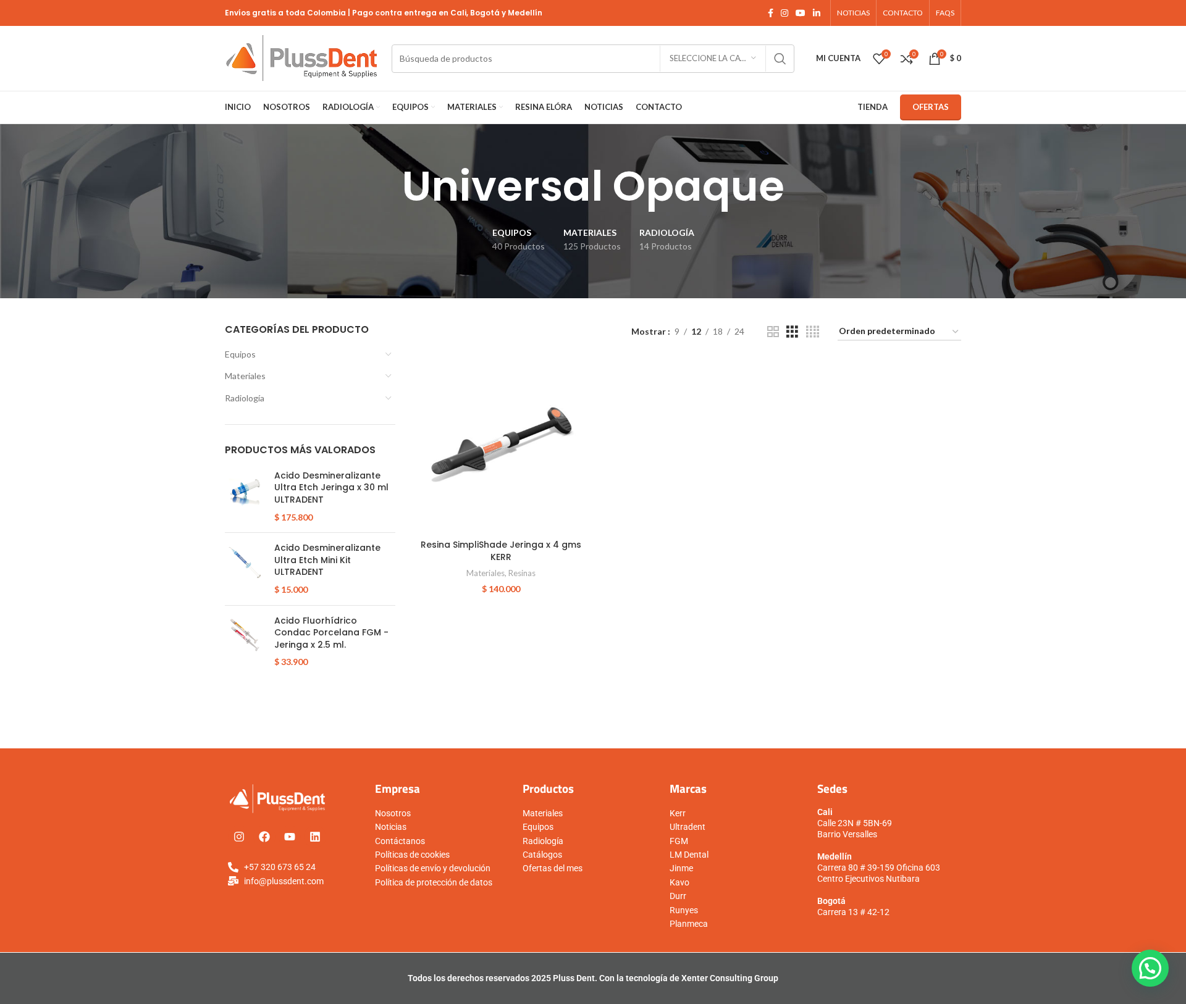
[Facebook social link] (770, 13)
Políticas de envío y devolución (432, 868)
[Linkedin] (315, 837)
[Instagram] (239, 837)
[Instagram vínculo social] (784, 13)
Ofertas (930, 107)
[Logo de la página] (302, 57)
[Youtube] (290, 837)
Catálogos (542, 855)
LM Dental (689, 855)
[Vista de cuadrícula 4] (812, 332)
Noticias (390, 827)
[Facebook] (264, 837)
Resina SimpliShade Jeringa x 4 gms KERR (501, 550)
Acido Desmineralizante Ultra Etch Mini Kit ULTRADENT (327, 560)
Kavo (679, 882)
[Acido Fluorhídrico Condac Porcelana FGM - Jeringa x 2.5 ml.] (245, 641)
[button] (1150, 968)
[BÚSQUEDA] (780, 58)
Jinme (681, 868)
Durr (678, 896)
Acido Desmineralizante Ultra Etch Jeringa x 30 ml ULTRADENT (331, 488)
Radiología (244, 398)
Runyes (684, 910)
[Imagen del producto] (501, 446)
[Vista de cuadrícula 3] (792, 332)
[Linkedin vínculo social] (816, 13)
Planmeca (689, 924)
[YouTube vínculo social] (800, 13)
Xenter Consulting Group (729, 978)
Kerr (678, 813)
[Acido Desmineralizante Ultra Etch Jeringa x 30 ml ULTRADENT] (245, 496)
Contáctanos (400, 841)
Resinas (522, 573)
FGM (679, 841)
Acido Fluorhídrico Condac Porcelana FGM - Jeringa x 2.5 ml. (331, 633)
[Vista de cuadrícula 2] (773, 332)
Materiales (245, 375)
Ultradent (687, 827)
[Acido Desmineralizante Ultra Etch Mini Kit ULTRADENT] (245, 568)
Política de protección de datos (433, 882)
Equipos (240, 354)
